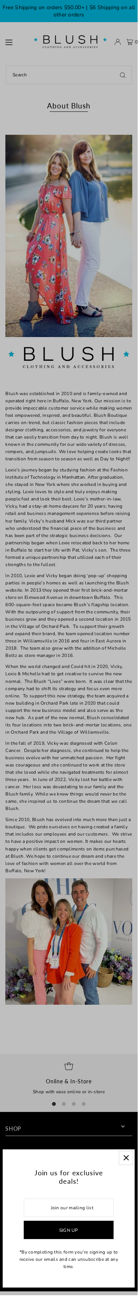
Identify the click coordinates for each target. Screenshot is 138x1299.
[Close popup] (126, 1158)
